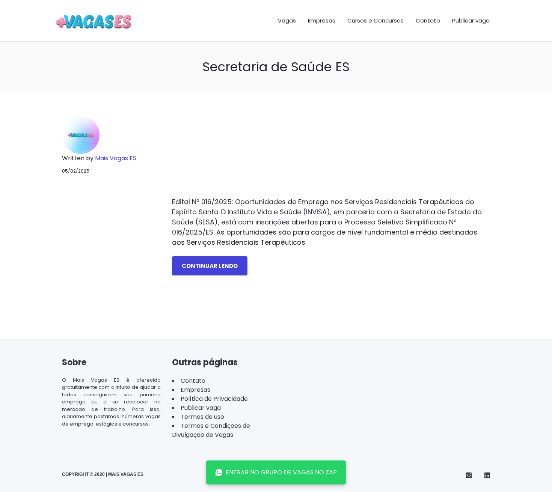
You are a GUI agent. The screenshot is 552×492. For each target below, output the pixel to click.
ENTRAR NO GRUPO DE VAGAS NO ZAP (281, 472)
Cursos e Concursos (375, 20)
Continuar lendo (210, 266)
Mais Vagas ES (115, 158)
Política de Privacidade (214, 398)
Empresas (321, 20)
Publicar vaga (471, 20)
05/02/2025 (75, 171)
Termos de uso (202, 416)
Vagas (287, 20)
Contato (428, 20)
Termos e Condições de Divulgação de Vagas (211, 430)
